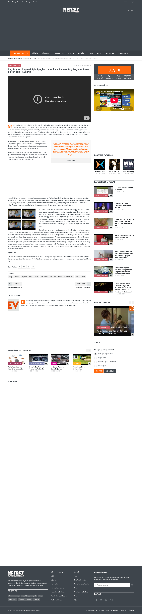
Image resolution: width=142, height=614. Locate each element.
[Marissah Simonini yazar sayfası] (114, 164)
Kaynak (36, 599)
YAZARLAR (109, 53)
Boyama (16, 277)
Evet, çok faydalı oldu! (105, 354)
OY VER (99, 371)
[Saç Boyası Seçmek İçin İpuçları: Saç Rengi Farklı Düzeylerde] (132, 334)
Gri (51, 277)
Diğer (75, 600)
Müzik (54, 363)
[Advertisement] (71, 30)
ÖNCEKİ (17, 284)
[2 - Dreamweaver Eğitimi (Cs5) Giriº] (111, 195)
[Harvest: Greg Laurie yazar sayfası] (99, 164)
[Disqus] (49, 415)
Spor (75, 596)
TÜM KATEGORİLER (20, 53)
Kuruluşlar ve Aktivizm (59, 596)
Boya (31, 277)
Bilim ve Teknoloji (57, 572)
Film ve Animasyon (15, 363)
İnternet (29, 599)
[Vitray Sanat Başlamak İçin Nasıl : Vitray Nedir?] (111, 243)
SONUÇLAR (110, 371)
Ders (40, 596)
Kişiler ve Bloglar (56, 600)
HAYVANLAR (59, 53)
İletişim (132, 2)
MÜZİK (81, 53)
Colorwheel (44, 277)
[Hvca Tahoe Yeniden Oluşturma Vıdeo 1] (38, 359)
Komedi (76, 572)
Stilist (83, 277)
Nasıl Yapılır (12, 599)
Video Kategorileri (13, 2)
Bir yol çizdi (102, 357)
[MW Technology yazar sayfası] (128, 164)
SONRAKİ (81, 284)
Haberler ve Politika (57, 592)
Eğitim (53, 576)
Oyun (75, 588)
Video (77, 277)
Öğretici (21, 599)
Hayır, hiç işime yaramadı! (107, 361)
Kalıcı (36, 277)
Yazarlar (35, 2)
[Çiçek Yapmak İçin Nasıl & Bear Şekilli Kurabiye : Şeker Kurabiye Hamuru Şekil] (111, 227)
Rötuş (60, 277)
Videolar (19, 58)
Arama (125, 2)
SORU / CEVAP (124, 53)
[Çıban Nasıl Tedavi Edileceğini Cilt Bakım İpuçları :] (111, 211)
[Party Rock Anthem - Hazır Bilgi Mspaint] (17, 359)
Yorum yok (102, 365)
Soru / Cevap (26, 2)
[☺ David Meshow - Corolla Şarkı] (60, 359)
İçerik (34, 596)
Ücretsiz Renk (68, 277)
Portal (11, 596)
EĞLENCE (46, 53)
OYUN (90, 53)
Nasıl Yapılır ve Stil (30, 58)
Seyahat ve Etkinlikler (81, 592)
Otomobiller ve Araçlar (37, 363)
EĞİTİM (35, 53)
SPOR (99, 53)
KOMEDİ (71, 53)
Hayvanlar (77, 363)
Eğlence (54, 580)
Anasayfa (11, 58)
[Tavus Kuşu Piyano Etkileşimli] (82, 359)
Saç (10, 277)
